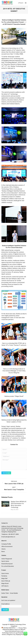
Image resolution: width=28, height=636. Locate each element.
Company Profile (6, 544)
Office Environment (6, 546)
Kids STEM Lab (5, 581)
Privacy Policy (22, 628)
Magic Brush (5, 583)
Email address (5, 604)
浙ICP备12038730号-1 (9, 628)
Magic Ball (4, 578)
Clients (3, 549)
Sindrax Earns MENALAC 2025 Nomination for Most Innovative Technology (18, 504)
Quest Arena (5, 573)
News (3, 551)
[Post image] (5, 504)
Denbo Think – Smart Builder (9, 593)
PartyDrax (4, 576)
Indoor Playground (6, 558)
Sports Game (5, 561)
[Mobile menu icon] (26, 3)
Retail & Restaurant (7, 563)
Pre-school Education (7, 566)
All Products (4, 586)
